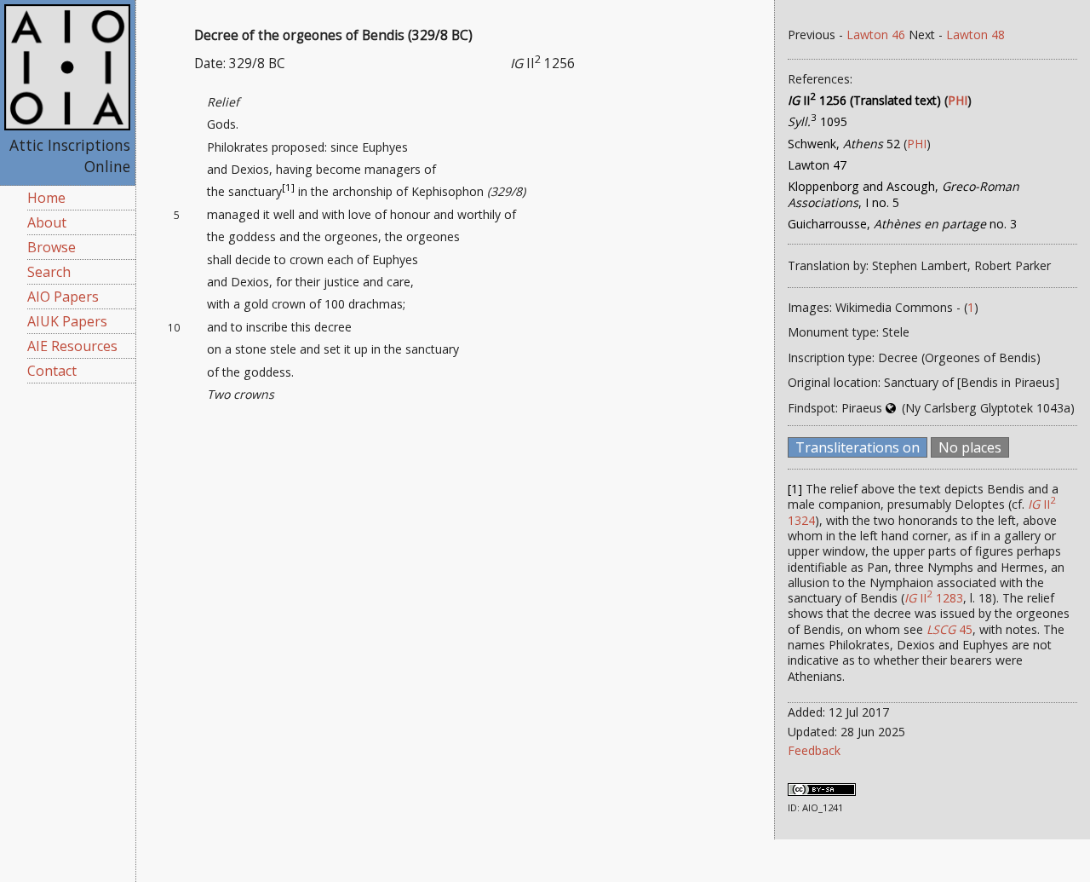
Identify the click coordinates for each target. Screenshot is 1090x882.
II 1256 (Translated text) (864, 100)
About (46, 222)
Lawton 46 (875, 34)
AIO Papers (63, 296)
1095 (817, 121)
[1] (288, 188)
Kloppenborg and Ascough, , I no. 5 (903, 194)
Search (49, 271)
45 (949, 629)
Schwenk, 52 (844, 143)
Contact (52, 370)
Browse (51, 247)
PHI (957, 100)
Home (46, 197)
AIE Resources (72, 346)
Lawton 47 (817, 165)
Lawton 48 (975, 34)
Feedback (814, 750)
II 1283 (933, 598)
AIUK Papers (67, 321)
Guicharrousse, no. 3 (902, 224)
